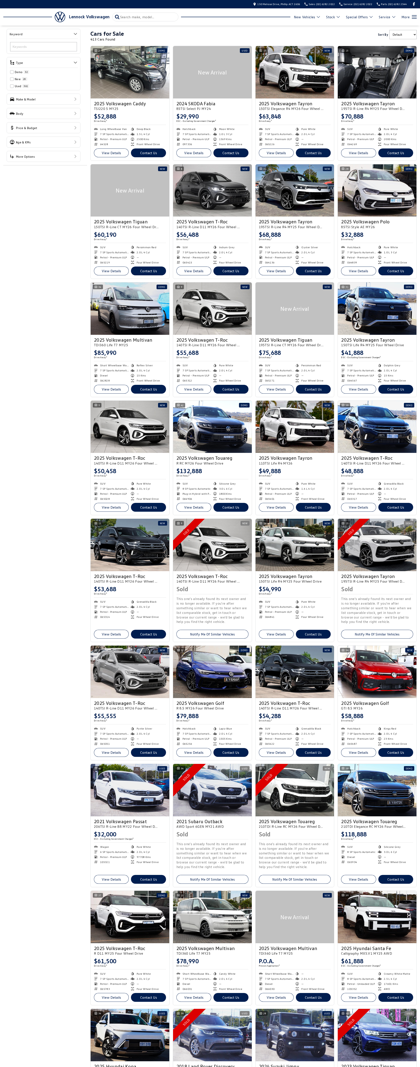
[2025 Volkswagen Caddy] (130, 72)
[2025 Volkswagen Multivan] (130, 308)
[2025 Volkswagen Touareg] (212, 427)
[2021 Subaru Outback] (212, 790)
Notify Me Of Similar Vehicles (212, 634)
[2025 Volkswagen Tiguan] (130, 190)
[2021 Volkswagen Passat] (130, 790)
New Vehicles (304, 17)
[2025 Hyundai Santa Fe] (377, 917)
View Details (111, 153)
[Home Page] (34, 17)
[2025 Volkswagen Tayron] (295, 72)
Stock (330, 17)
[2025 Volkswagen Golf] (212, 672)
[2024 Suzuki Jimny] (295, 1035)
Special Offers (357, 17)
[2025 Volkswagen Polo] (377, 190)
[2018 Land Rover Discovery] (212, 1035)
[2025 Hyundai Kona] (130, 1035)
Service (384, 17)
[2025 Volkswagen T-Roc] (212, 190)
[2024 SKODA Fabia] (212, 72)
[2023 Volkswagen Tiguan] (377, 1035)
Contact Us (148, 153)
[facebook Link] (414, 4)
